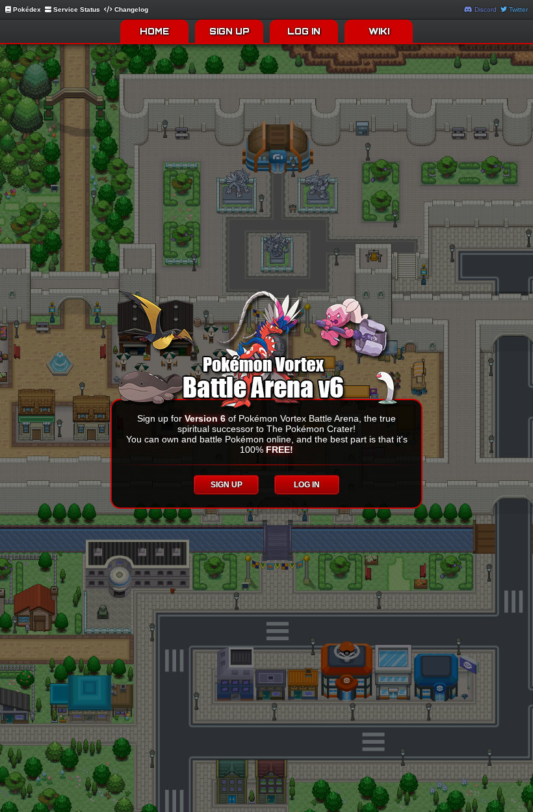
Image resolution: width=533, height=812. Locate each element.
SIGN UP (229, 31)
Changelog (130, 9)
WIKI (379, 31)
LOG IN (303, 31)
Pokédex (26, 9)
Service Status (75, 9)
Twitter (517, 9)
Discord (485, 9)
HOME (154, 31)
